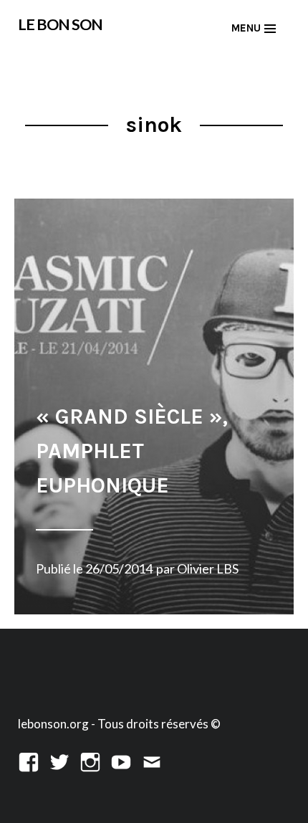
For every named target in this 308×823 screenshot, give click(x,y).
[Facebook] (28, 760)
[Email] (152, 760)
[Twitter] (59, 760)
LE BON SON (60, 24)
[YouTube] (121, 760)
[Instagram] (90, 760)
